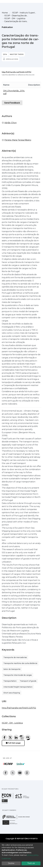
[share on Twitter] (10, 737)
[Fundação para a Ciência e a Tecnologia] (16, 798)
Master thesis (17, 54)
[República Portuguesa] (17, 819)
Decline (11, 863)
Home (5, 13)
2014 (5, 54)
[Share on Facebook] (4, 737)
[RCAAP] (27, 772)
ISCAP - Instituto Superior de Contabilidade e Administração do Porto (24, 13)
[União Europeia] (11, 824)
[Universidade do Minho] (5, 803)
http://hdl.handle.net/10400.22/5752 (16, 72)
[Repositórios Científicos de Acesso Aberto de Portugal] (8, 763)
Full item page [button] (14, 743)
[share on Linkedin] (16, 737)
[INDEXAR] (20, 763)
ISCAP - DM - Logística (14, 18)
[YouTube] (19, 772)
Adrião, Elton (10, 123)
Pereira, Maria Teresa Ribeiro (17, 140)
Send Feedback (12, 103)
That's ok (31, 863)
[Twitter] (12, 772)
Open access (12, 59)
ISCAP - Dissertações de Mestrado (16, 15)
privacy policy (32, 855)
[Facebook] (5, 772)
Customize (6, 858)
